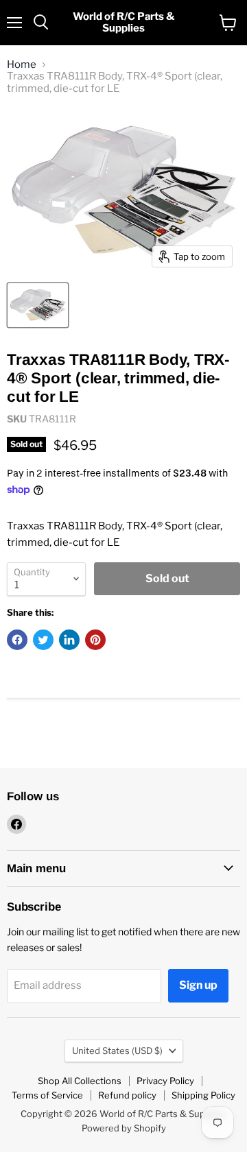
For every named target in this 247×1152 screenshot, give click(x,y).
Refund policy (127, 1095)
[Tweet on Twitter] (43, 639)
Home (21, 65)
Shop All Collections (79, 1080)
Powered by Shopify (124, 1128)
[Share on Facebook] (17, 639)
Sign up (198, 985)
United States (117, 1050)
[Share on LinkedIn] (69, 639)
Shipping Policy (203, 1095)
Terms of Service (47, 1095)
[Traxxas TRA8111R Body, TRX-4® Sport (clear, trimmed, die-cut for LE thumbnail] (38, 305)
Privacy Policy (165, 1080)
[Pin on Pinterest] (95, 639)
